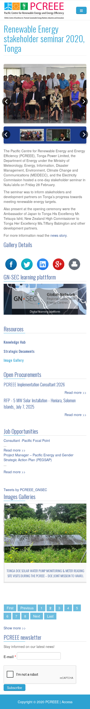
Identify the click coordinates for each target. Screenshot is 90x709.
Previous (27, 607)
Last (50, 616)
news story (58, 235)
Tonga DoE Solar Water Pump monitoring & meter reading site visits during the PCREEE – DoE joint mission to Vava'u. (45, 573)
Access (67, 701)
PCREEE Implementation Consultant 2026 (34, 384)
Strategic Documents (19, 351)
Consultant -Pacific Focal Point (27, 440)
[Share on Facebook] (11, 263)
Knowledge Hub (14, 342)
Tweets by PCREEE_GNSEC (25, 489)
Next (36, 616)
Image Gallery (14, 360)
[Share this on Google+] (58, 263)
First (10, 607)
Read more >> (75, 392)
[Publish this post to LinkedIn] (42, 263)
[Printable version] (74, 263)
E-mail (10, 656)
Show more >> (15, 628)
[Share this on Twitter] (27, 263)
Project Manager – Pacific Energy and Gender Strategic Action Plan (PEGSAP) (38, 457)
